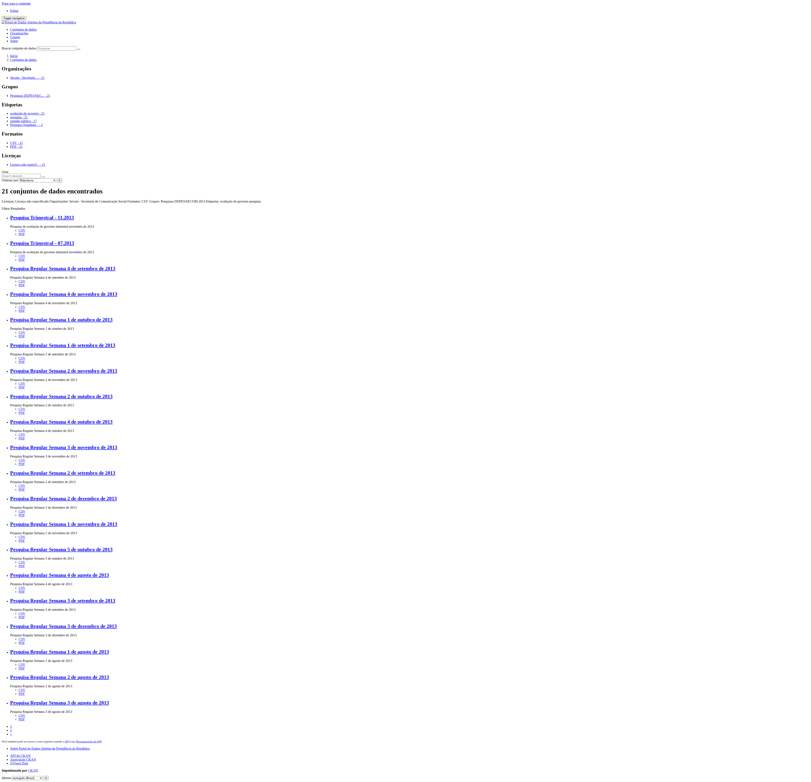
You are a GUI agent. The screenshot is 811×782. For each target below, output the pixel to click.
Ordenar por (10, 180)
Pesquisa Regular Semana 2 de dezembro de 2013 (63, 498)
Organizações (19, 33)
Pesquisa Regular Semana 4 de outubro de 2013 (61, 422)
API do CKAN (20, 755)
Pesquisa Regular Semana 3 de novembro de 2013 (63, 447)
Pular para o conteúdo (16, 3)
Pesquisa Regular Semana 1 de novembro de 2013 (63, 524)
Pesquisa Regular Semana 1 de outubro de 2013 (61, 319)
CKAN (33, 770)
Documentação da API (88, 741)
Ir (59, 180)
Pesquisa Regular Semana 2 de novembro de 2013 (63, 371)
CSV (22, 230)
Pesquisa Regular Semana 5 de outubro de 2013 (61, 549)
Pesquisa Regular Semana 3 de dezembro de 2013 (63, 626)
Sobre (14, 41)
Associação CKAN (23, 759)
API (67, 741)
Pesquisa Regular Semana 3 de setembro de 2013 (62, 600)
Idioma (6, 778)
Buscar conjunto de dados (19, 48)
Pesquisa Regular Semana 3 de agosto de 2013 (59, 702)
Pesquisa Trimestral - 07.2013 (42, 243)
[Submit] (78, 49)
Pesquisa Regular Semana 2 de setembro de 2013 (62, 473)
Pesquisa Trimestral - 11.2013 (42, 217)
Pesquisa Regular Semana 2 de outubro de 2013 (61, 396)
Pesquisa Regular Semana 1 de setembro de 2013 (62, 345)
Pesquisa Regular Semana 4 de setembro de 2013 (62, 268)
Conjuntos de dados (23, 29)
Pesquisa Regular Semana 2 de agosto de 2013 (59, 677)
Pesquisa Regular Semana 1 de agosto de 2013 (59, 652)
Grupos (15, 37)
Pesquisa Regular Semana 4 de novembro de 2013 (63, 294)
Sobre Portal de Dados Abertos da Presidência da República (50, 748)
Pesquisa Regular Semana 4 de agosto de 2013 (59, 575)
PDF (22, 234)
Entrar (14, 10)
